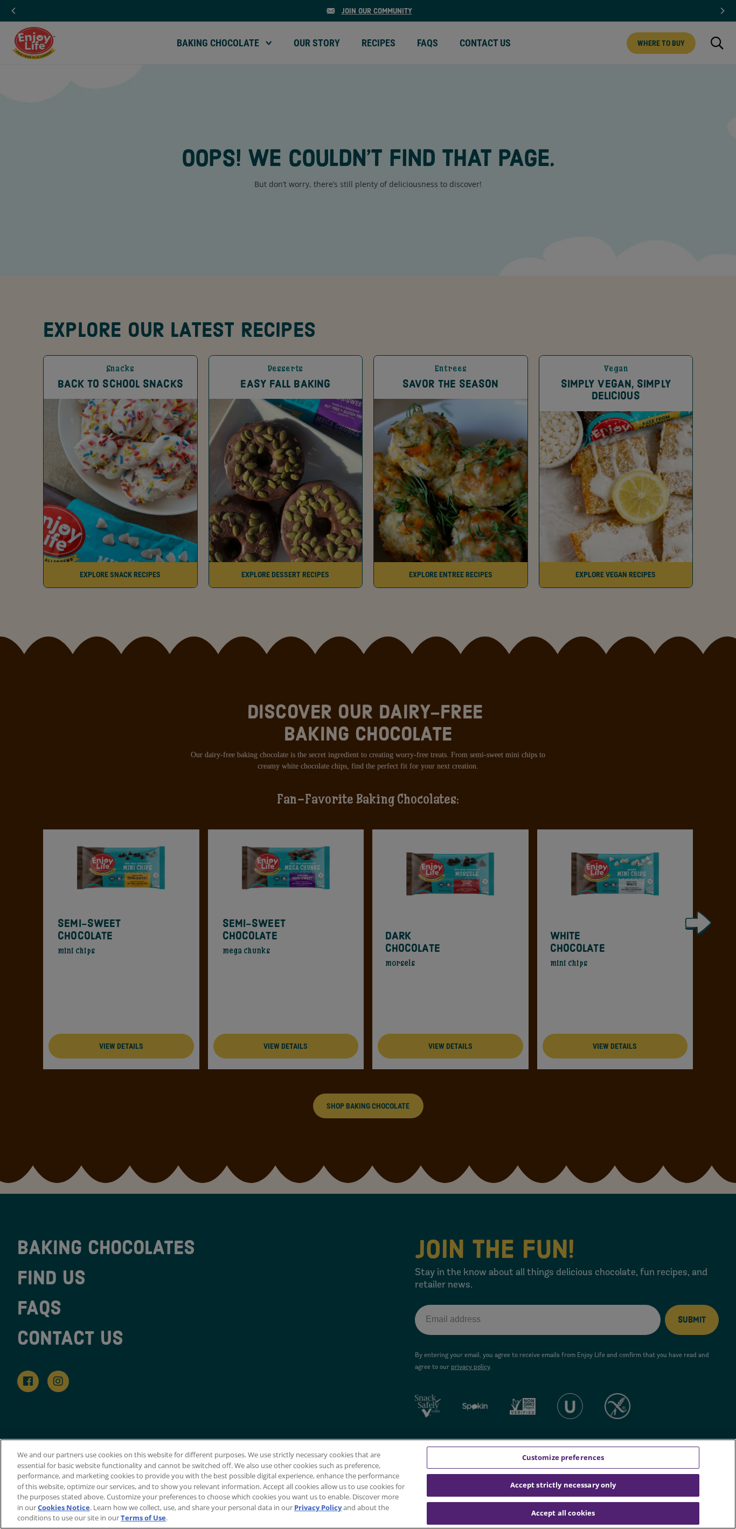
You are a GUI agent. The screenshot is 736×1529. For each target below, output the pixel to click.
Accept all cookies (563, 1513)
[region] (368, 1484)
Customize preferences (563, 1457)
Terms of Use (143, 1518)
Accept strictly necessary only (563, 1485)
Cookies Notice (64, 1507)
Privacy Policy (318, 1507)
